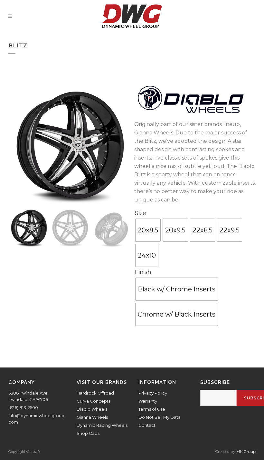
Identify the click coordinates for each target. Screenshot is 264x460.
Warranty (147, 401)
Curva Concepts (93, 401)
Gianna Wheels (92, 417)
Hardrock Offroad (95, 393)
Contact (147, 425)
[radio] (148, 230)
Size (140, 213)
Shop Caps (88, 433)
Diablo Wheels (92, 409)
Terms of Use (151, 409)
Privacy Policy (152, 393)
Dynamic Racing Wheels (102, 425)
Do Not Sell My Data (159, 417)
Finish (143, 272)
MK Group (246, 451)
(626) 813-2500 (23, 407)
